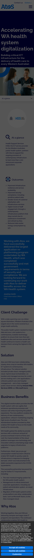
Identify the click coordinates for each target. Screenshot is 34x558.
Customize (17, 554)
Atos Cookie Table (25, 539)
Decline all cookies (17, 551)
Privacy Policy (7, 542)
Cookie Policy (25, 538)
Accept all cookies (17, 547)
